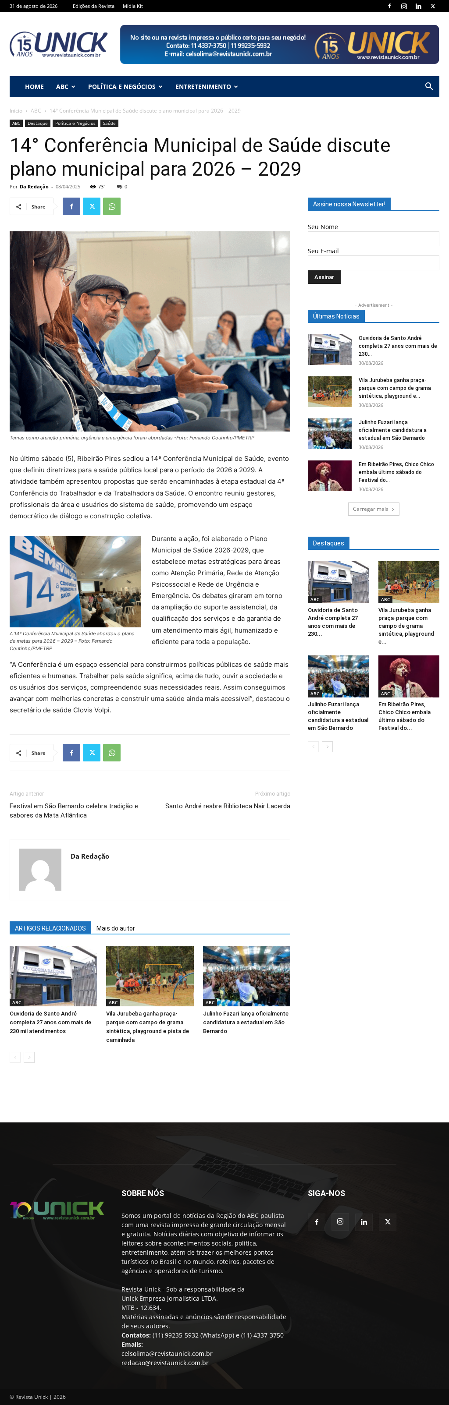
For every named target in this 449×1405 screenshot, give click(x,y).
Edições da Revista (93, 6)
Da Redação (34, 186)
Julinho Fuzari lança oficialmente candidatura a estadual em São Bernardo (246, 1022)
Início (16, 110)
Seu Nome (323, 227)
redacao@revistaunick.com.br (165, 1363)
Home (34, 86)
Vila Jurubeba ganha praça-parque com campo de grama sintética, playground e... (395, 388)
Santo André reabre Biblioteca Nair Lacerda (227, 806)
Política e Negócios (122, 86)
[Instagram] (403, 6)
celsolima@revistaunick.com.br (167, 1353)
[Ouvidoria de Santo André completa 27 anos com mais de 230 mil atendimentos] (53, 976)
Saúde (109, 123)
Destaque (38, 123)
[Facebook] (389, 6)
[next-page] (29, 1057)
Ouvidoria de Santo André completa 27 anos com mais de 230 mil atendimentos (50, 1022)
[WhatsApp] (112, 206)
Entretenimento (203, 86)
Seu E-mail (323, 251)
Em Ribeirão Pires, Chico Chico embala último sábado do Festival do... (396, 472)
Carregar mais (370, 509)
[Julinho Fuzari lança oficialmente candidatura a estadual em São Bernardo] (246, 976)
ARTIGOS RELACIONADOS (50, 928)
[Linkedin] (418, 6)
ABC (62, 86)
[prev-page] (15, 1057)
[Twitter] (432, 6)
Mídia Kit (133, 6)
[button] (428, 87)
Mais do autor (115, 928)
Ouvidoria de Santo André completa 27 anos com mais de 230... (398, 346)
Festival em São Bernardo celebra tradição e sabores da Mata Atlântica (74, 810)
